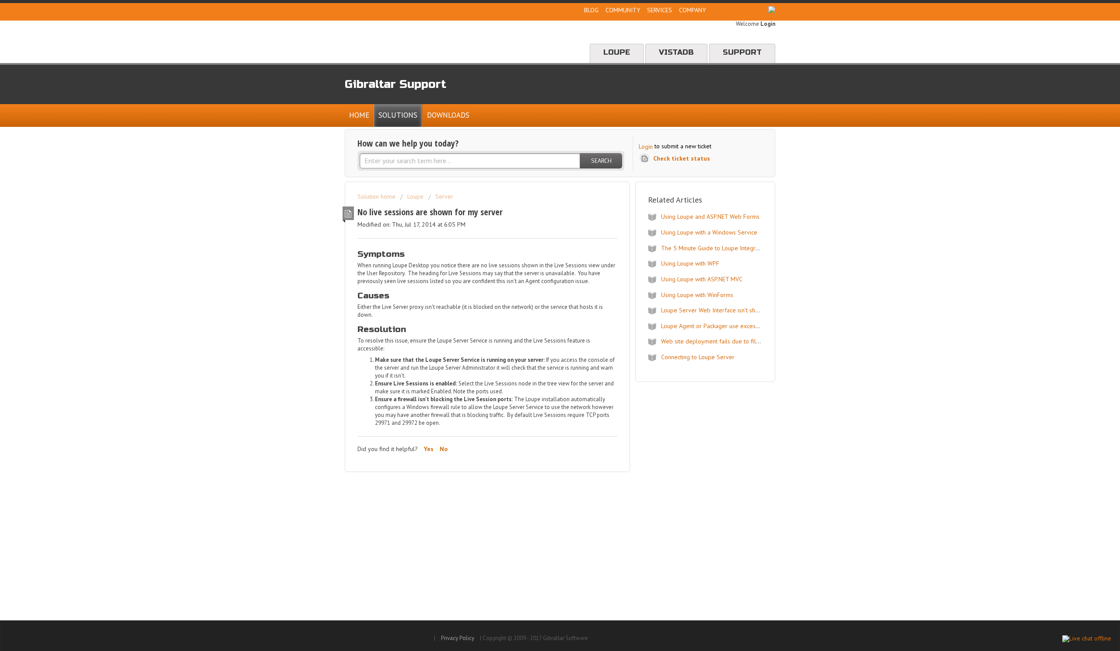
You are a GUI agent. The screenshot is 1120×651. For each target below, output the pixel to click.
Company (692, 10)
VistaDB (676, 52)
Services (659, 10)
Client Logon (738, 10)
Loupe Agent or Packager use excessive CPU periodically (736, 326)
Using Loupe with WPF (690, 263)
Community (623, 10)
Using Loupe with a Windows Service (709, 232)
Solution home (377, 196)
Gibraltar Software (387, 636)
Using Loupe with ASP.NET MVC (701, 279)
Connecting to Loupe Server (698, 357)
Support (742, 52)
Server (444, 196)
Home (359, 115)
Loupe (616, 52)
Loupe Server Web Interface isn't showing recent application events (750, 310)
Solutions (397, 115)
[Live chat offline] (1086, 638)
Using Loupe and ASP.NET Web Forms (710, 216)
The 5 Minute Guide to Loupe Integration (714, 248)
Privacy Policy (457, 638)
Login (646, 146)
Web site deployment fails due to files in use (720, 341)
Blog (591, 10)
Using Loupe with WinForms (697, 295)
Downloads (448, 115)
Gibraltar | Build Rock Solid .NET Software (431, 41)
